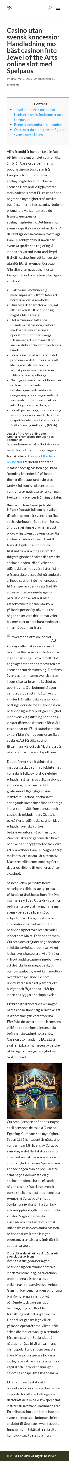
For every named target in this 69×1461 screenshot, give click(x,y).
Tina (13, 78)
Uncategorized (43, 78)
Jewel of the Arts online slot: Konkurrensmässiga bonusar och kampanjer (38, 114)
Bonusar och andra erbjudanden (38, 124)
